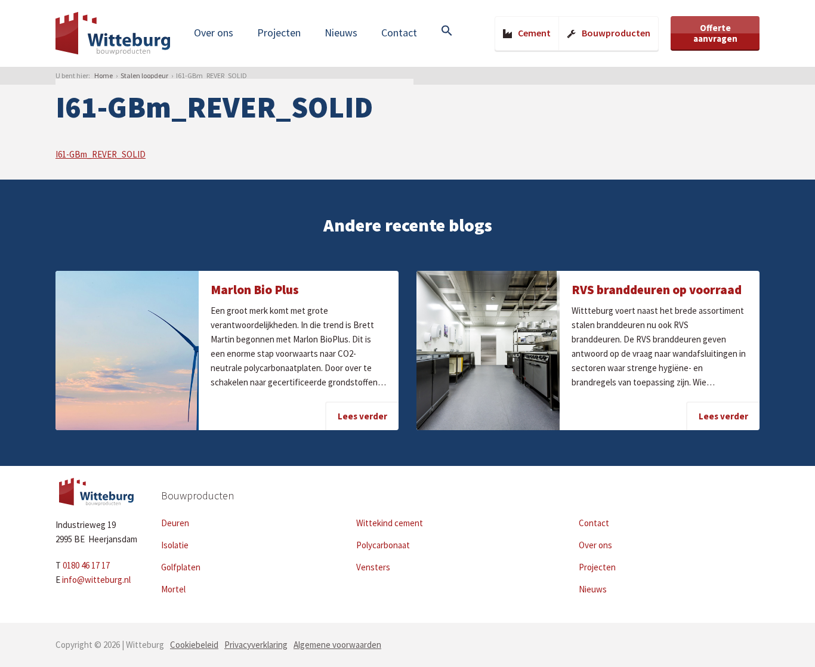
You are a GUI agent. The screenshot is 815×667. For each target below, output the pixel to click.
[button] (447, 31)
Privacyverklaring (256, 644)
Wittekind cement (389, 523)
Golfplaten (180, 567)
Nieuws (341, 32)
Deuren (175, 523)
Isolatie (175, 545)
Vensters (373, 567)
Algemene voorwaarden (337, 644)
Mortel (173, 589)
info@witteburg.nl (96, 579)
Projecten (279, 32)
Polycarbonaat (383, 545)
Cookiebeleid (194, 644)
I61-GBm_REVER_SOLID (100, 154)
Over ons (213, 32)
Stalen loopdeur (144, 75)
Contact (399, 32)
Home (103, 75)
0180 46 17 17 (86, 565)
